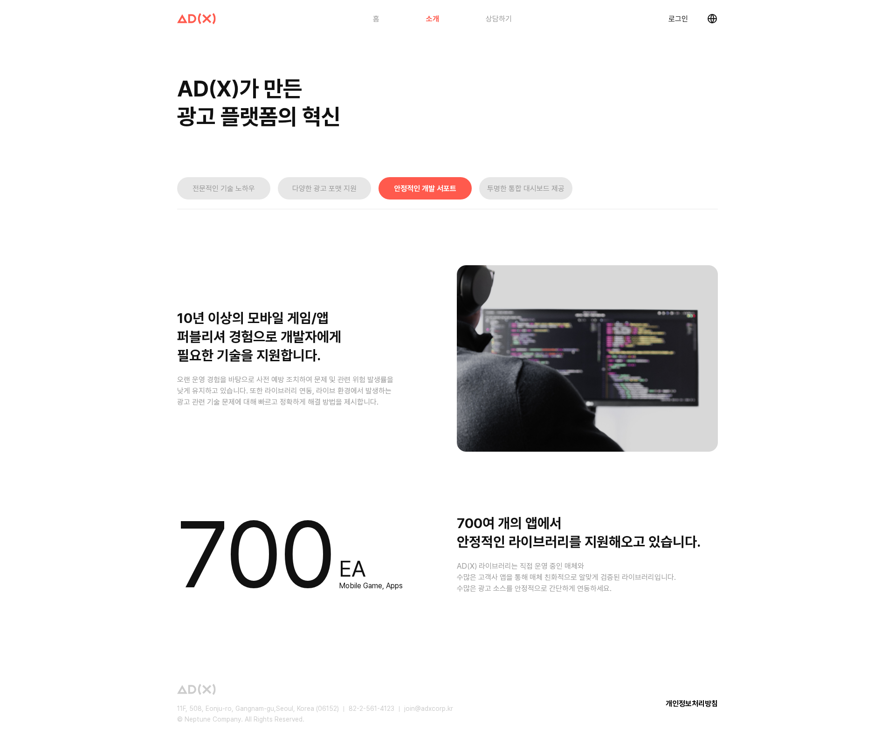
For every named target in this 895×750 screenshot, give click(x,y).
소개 (432, 18)
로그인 (678, 18)
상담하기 (499, 18)
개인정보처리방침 (692, 703)
